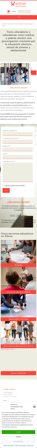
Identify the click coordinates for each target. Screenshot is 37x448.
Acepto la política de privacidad (14, 185)
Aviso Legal (30, 445)
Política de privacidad (20, 445)
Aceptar (18, 432)
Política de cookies (9, 445)
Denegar (18, 437)
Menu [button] (19, 17)
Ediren (18, 2)
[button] (34, 407)
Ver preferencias (18, 441)
